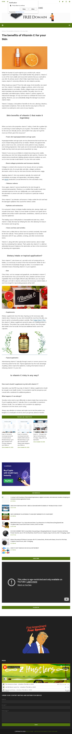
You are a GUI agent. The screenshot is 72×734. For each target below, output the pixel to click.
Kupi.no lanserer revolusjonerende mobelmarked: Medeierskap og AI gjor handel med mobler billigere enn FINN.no (7, 439)
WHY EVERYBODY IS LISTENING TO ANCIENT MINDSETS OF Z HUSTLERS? (31, 514)
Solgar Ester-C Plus (39, 320)
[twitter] (63, 1)
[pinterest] (69, 1)
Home (3, 1)
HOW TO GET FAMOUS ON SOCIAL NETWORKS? (24, 548)
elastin (6, 179)
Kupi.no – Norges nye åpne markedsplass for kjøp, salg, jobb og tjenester (40, 437)
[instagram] (66, 1)
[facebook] (59, 1)
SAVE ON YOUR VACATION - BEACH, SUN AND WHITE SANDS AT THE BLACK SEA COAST (36, 506)
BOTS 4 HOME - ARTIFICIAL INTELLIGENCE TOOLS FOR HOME (41, 731)
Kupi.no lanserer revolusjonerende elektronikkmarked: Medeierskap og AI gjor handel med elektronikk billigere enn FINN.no (24, 439)
